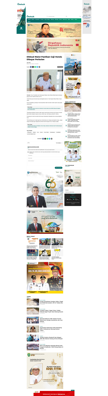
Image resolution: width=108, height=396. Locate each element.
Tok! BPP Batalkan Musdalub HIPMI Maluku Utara (56, 257)
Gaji (38, 132)
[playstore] (76, 199)
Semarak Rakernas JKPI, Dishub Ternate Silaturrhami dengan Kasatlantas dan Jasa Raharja (51, 320)
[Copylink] (39, 67)
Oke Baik (28, 62)
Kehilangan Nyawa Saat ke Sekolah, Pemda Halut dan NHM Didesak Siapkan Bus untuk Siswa (44, 109)
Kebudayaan (52, 132)
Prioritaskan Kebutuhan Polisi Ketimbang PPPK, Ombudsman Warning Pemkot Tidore (51, 329)
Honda (41, 132)
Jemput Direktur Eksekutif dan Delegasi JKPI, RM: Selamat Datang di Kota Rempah (51, 338)
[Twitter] (33, 67)
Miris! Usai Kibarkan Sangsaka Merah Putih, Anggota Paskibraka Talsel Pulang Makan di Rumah (51, 347)
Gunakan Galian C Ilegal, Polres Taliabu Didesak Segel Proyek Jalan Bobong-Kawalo (51, 311)
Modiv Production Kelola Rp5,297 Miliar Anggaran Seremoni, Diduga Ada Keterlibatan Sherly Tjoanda (32, 259)
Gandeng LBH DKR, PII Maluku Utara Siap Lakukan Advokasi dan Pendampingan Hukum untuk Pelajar (45, 126)
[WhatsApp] (35, 67)
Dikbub (34, 132)
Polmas (32, 53)
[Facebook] (31, 67)
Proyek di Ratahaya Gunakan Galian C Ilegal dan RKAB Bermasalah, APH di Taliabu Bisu (51, 302)
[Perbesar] (45, 90)
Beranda (28, 53)
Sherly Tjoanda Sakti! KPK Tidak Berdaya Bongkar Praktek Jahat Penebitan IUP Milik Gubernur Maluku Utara (44, 259)
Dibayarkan (29, 132)
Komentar (61, 66)
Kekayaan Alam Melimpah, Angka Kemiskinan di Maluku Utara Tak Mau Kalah (32, 247)
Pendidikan (58, 132)
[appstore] (69, 199)
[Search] (66, 16)
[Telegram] (37, 67)
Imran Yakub (46, 132)
